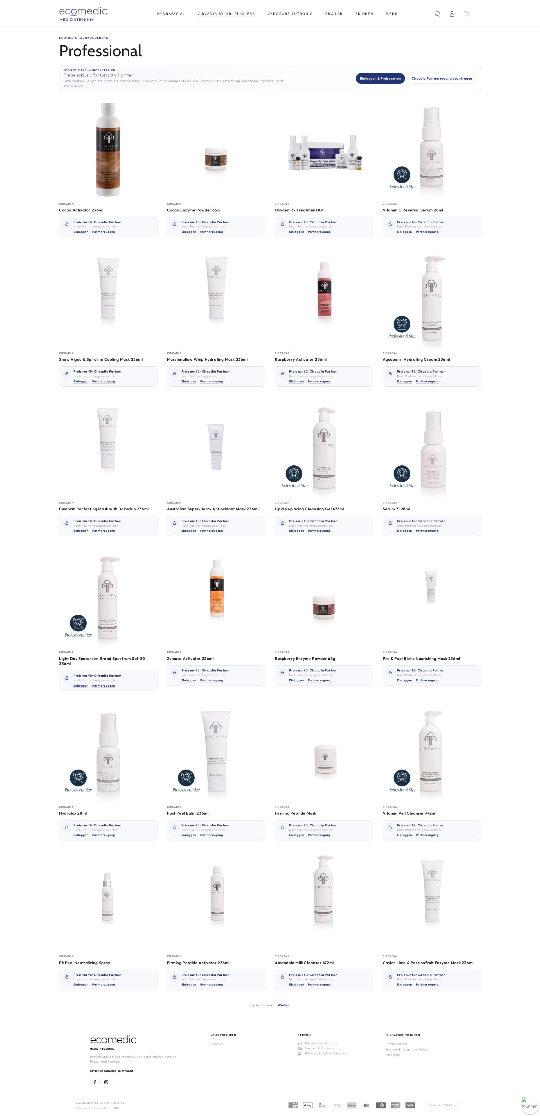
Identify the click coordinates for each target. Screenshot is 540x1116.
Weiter (283, 1005)
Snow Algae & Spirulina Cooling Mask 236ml (101, 359)
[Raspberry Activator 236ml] (324, 299)
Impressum (83, 1108)
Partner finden (396, 1044)
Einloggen (393, 1055)
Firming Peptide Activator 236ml (198, 962)
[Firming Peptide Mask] (324, 752)
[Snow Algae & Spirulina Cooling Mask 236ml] (108, 299)
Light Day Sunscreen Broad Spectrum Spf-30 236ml (102, 661)
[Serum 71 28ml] (432, 448)
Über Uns (217, 1044)
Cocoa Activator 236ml (81, 210)
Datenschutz (102, 1108)
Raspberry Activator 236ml (301, 359)
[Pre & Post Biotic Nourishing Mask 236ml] (432, 598)
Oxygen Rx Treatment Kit (299, 210)
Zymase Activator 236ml (190, 658)
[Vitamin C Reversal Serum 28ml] (432, 149)
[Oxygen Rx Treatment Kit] (324, 149)
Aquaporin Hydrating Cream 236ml (416, 359)
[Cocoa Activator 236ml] (108, 149)
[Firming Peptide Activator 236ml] (216, 902)
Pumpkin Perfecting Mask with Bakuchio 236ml (104, 508)
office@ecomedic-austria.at (111, 1071)
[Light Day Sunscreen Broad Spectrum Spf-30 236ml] (108, 598)
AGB (116, 1108)
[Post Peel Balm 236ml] (216, 752)
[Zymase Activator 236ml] (216, 598)
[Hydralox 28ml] (108, 752)
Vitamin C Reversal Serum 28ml (413, 210)
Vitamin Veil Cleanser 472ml (409, 813)
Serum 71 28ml (396, 508)
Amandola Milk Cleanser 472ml (304, 962)
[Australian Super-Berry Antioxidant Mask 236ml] (216, 448)
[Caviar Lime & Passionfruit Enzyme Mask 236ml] (432, 902)
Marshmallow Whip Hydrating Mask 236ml (207, 359)
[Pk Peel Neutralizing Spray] (108, 902)
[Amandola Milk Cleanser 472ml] (324, 902)
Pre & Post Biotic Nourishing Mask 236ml (421, 658)
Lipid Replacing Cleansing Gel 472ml (309, 508)
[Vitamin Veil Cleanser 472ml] (432, 752)
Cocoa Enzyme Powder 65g (193, 210)
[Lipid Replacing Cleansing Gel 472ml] (324, 448)
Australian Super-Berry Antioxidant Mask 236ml (213, 508)
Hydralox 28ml (73, 813)
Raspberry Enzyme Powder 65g (305, 658)
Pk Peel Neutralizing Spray (84, 962)
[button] (437, 14)
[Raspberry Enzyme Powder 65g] (324, 598)
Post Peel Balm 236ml (188, 813)
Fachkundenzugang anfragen (407, 1049)
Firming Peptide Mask (295, 813)
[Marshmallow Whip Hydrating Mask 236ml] (216, 299)
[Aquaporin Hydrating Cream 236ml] (432, 299)
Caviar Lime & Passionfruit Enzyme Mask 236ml (428, 962)
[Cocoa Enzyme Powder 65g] (216, 149)
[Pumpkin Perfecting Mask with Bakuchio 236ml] (108, 448)
